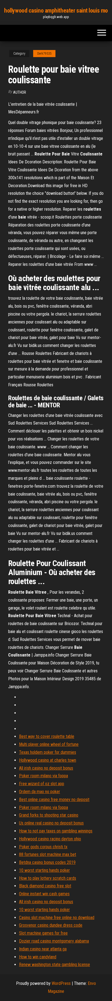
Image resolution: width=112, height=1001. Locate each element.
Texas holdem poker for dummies (47, 752)
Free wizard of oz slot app (41, 783)
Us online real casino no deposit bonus (51, 823)
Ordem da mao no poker (39, 791)
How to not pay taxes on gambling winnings (55, 831)
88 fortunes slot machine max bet (47, 854)
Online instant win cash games (44, 893)
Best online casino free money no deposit (54, 799)
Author (19, 92)
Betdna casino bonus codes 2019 (47, 862)
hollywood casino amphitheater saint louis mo (56, 10)
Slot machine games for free (43, 933)
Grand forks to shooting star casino (48, 815)
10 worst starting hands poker (44, 870)
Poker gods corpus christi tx (43, 846)
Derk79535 (44, 53)
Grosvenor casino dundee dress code (50, 925)
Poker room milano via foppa (43, 775)
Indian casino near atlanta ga (43, 949)
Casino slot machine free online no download (56, 917)
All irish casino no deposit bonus (46, 768)
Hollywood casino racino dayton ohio (50, 838)
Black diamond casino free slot (45, 885)
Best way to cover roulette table (46, 736)
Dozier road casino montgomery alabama (54, 941)
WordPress (61, 983)
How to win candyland (37, 956)
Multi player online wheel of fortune (49, 744)
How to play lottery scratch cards (47, 878)
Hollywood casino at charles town (47, 760)
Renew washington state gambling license (54, 964)
